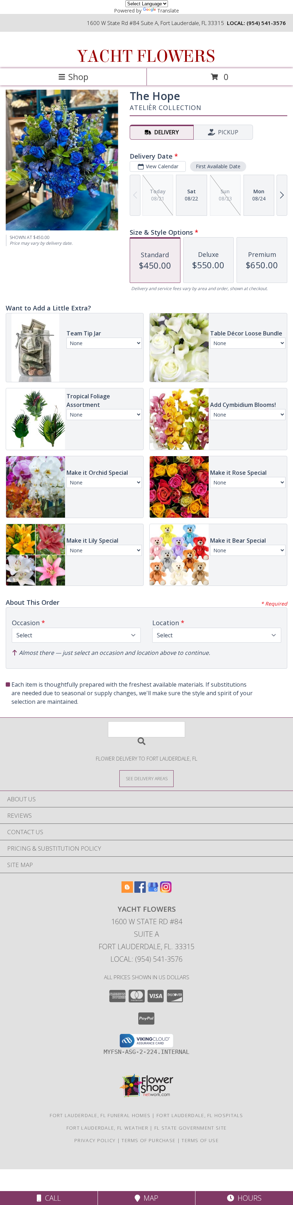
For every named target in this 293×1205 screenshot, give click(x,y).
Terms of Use (200, 1140)
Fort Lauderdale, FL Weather (107, 1128)
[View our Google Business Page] (153, 890)
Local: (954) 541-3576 (146, 959)
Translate (168, 10)
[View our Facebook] (140, 890)
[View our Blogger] (127, 890)
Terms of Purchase (148, 1140)
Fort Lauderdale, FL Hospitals (200, 1115)
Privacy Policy (94, 1140)
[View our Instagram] (166, 890)
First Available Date (218, 166)
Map (149, 1198)
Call (51, 1198)
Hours (248, 1198)
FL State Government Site (190, 1128)
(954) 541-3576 (266, 22)
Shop (78, 77)
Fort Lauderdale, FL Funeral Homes (100, 1115)
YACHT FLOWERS (146, 56)
